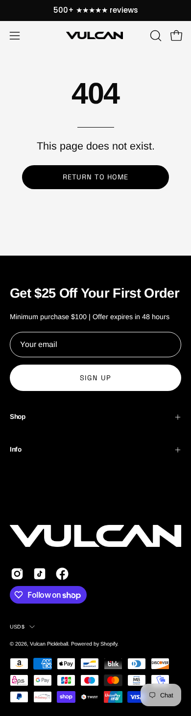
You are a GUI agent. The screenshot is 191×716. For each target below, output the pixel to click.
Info (16, 449)
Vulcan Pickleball (49, 644)
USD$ (17, 626)
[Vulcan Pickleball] (95, 35)
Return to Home (95, 177)
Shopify (108, 644)
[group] (95, 10)
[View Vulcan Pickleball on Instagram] (17, 573)
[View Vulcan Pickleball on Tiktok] (39, 573)
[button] (155, 36)
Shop (17, 416)
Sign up (95, 377)
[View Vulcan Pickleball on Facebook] (62, 573)
